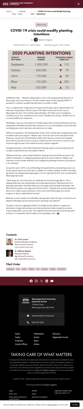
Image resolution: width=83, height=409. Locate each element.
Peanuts (31, 269)
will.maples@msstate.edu (25, 259)
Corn (18, 269)
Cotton (24, 269)
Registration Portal (60, 337)
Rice (38, 269)
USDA (34, 394)
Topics (17, 337)
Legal (11, 391)
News (14, 14)
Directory (56, 334)
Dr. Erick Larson (21, 239)
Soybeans (45, 269)
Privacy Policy (52, 405)
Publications (39, 334)
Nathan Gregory (45, 40)
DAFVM (34, 391)
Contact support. (50, 385)
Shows (36, 344)
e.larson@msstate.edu (24, 247)
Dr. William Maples (23, 251)
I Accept (75, 405)
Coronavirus (61, 269)
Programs (19, 340)
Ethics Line (13, 394)
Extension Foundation (40, 397)
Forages (52, 269)
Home (8, 11)
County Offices (21, 344)
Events (36, 337)
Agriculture (10, 269)
